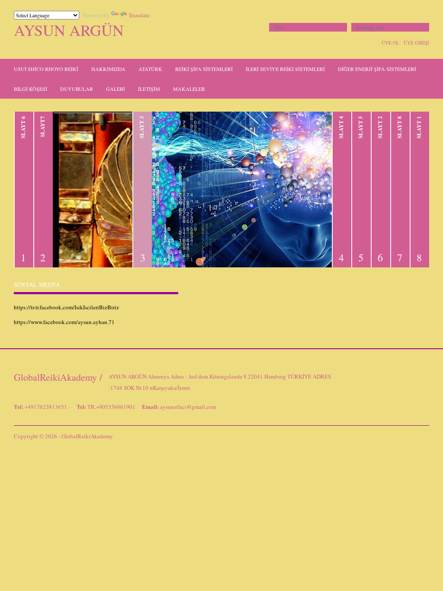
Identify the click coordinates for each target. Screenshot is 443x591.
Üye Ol (390, 42)
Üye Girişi (416, 42)
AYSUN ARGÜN (69, 29)
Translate (139, 15)
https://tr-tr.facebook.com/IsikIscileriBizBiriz (66, 307)
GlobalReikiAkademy (87, 436)
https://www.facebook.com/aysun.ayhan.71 (64, 322)
